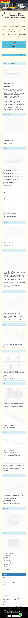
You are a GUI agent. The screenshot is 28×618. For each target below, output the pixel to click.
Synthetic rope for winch (9, 427)
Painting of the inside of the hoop (11, 501)
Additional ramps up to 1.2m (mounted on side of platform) (14, 283)
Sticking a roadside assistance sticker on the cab (14, 199)
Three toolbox (7, 558)
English (13, 46)
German (13, 44)
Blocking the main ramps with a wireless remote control (13, 286)
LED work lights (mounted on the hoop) (12, 319)
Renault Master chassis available (14, 54)
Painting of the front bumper (10, 498)
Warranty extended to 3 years (10, 206)
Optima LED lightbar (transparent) (11, 450)
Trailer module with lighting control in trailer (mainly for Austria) (14, 377)
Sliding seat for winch (9, 425)
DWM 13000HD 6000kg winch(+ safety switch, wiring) (14, 404)
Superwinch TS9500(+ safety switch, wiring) (13, 406)
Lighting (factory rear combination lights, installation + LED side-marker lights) (13, 312)
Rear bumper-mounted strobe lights (12, 455)
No (5, 602)
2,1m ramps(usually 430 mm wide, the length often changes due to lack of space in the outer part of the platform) (14, 272)
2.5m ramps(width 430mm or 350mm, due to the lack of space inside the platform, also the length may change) (14, 276)
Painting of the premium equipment (12, 503)
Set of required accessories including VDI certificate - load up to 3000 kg (13, 215)
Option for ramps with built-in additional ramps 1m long (13, 280)
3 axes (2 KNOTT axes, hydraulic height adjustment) (12, 85)
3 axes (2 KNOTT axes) (9, 83)
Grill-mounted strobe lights (10, 454)
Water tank (6, 528)
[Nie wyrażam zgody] (26, 612)
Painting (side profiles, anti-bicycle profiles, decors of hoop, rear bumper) (13, 496)
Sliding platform (7, 135)
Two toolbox (7, 557)
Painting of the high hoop (9, 500)
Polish (13, 42)
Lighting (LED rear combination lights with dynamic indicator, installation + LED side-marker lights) (13, 316)
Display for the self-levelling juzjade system (13, 109)
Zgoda (9, 615)
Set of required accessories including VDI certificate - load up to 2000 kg (13, 212)
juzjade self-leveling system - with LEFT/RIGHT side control (14, 106)
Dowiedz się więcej (16, 615)
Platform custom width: (8, 182)
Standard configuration (9, 192)
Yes (5, 601)
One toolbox (7, 555)
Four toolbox (7, 560)
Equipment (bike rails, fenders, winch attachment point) (12, 243)
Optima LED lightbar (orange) (10, 452)
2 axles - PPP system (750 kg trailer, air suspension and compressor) (12, 97)
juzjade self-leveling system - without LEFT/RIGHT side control (12, 102)
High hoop (6, 346)
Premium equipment (8, 245)
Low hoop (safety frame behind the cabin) (13, 344)
